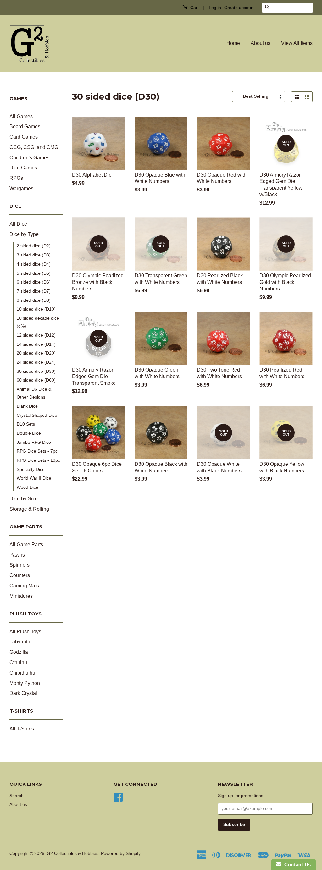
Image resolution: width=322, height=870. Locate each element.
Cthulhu (18, 662)
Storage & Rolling (29, 509)
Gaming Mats (24, 585)
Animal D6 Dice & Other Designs (34, 393)
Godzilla (18, 652)
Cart (194, 7)
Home (233, 43)
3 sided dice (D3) (34, 254)
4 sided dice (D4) (34, 264)
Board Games (24, 126)
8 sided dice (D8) (34, 300)
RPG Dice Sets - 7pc (37, 451)
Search (16, 795)
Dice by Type (24, 234)
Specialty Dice (31, 469)
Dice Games (23, 167)
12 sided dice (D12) (36, 335)
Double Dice (29, 433)
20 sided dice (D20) (36, 352)
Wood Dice (27, 487)
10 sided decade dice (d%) (38, 322)
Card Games (23, 137)
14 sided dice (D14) (36, 344)
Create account (239, 7)
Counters (19, 575)
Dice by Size (23, 498)
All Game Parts (26, 544)
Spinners (19, 565)
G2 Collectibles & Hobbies (72, 853)
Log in (215, 7)
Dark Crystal (23, 693)
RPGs (16, 178)
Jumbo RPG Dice (34, 442)
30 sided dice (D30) (36, 371)
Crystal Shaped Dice (37, 415)
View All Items (297, 43)
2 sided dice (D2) (34, 245)
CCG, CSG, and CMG (33, 147)
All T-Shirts (21, 728)
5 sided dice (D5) (34, 273)
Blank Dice (27, 406)
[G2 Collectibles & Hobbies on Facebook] (118, 796)
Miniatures (21, 596)
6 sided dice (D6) (34, 281)
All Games (21, 116)
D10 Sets (26, 424)
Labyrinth (19, 641)
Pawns (17, 555)
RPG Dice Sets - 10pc (38, 460)
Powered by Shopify (121, 853)
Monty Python (24, 683)
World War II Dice (34, 478)
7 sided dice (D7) (34, 291)
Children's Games (29, 157)
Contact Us (296, 864)
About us (260, 43)
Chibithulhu (22, 672)
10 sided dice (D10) (36, 308)
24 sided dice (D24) (36, 362)
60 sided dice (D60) (36, 380)
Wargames (21, 188)
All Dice (18, 224)
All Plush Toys (25, 631)
